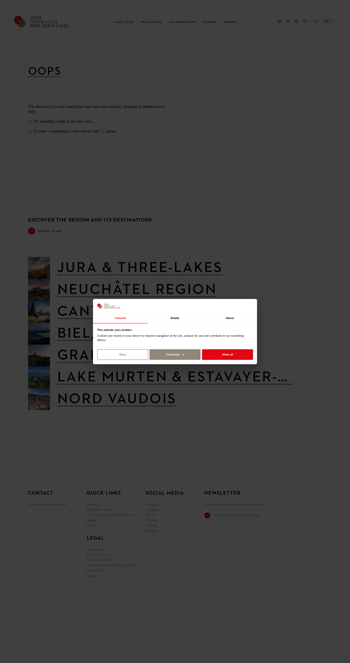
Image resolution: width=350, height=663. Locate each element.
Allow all (227, 354)
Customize (173, 354)
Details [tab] (175, 317)
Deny (122, 354)
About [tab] (230, 317)
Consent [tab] (120, 317)
